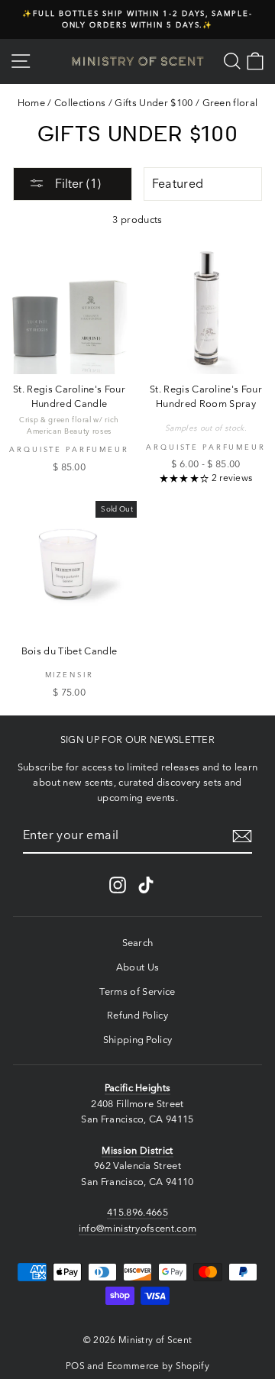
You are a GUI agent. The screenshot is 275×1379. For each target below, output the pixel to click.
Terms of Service (137, 991)
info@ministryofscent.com (138, 1228)
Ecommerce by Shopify (158, 1365)
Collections (80, 102)
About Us (138, 967)
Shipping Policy (138, 1039)
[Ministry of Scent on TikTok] (146, 885)
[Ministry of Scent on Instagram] (117, 885)
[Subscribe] (242, 836)
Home (31, 102)
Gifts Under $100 (153, 102)
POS (75, 1365)
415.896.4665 (137, 1212)
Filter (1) (76, 183)
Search (138, 942)
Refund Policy (137, 1015)
